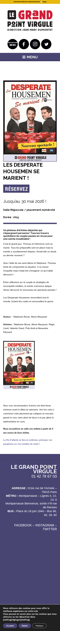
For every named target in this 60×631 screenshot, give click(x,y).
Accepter (10, 625)
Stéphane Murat (21, 316)
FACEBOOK (23, 525)
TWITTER (50, 529)
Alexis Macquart (39, 316)
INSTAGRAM (44, 525)
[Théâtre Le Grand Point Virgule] (30, 20)
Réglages (39, 625)
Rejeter (25, 625)
